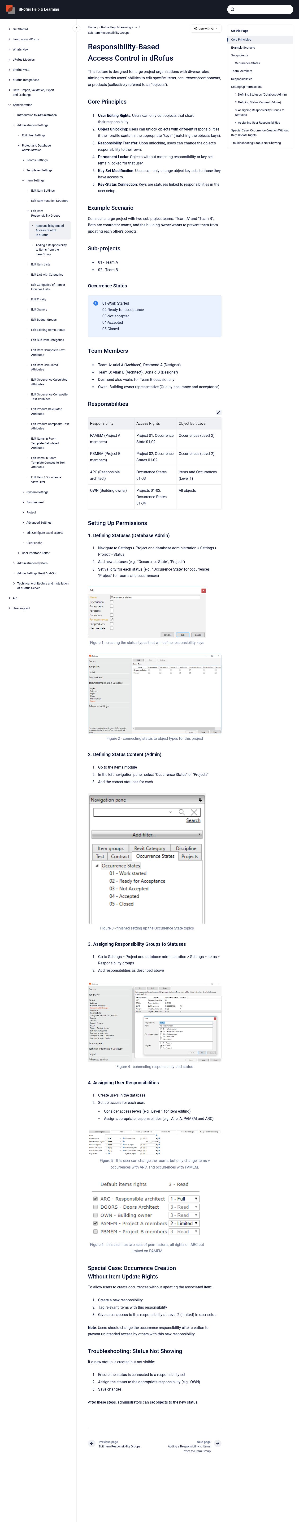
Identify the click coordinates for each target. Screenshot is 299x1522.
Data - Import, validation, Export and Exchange (33, 92)
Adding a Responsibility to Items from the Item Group (51, 249)
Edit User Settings (34, 135)
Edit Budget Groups (44, 319)
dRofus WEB (21, 69)
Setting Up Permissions (246, 86)
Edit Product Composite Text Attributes (50, 426)
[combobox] (260, 9)
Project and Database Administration (36, 147)
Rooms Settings (37, 160)
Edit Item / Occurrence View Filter (46, 479)
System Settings (37, 492)
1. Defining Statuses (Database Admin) (261, 94)
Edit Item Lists (40, 264)
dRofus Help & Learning (39, 9)
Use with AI (206, 28)
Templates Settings (39, 170)
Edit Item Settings (43, 190)
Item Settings (35, 180)
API (15, 598)
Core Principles (241, 39)
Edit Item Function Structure (49, 200)
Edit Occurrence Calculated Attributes (49, 382)
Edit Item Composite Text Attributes (48, 352)
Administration (22, 104)
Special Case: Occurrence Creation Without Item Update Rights (260, 133)
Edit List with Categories (47, 274)
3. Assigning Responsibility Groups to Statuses (259, 112)
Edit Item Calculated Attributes (44, 367)
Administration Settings (32, 125)
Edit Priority (38, 299)
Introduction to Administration (37, 115)
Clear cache (34, 542)
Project (31, 512)
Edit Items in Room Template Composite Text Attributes (48, 462)
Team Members (241, 71)
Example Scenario (243, 47)
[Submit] (232, 9)
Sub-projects (239, 55)
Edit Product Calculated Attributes (46, 411)
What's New (21, 49)
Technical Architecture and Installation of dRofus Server (43, 585)
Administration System (32, 563)
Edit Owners (39, 309)
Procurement (35, 502)
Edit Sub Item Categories (47, 340)
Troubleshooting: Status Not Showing (256, 143)
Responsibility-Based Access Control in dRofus (50, 230)
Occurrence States (247, 63)
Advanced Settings (39, 522)
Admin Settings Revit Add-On (36, 573)
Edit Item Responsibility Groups (45, 213)
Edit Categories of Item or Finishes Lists (48, 287)
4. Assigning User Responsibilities (257, 122)
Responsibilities (241, 78)
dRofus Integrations (26, 80)
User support (21, 608)
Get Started (20, 29)
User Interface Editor (35, 553)
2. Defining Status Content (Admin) (258, 102)
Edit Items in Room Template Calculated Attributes (45, 443)
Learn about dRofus (26, 39)
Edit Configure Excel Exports (44, 532)
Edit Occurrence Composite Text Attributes (49, 396)
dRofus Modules (24, 59)
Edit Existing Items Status (48, 330)
